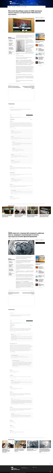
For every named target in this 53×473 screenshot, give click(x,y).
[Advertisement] (21, 95)
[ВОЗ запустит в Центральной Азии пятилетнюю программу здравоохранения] (8, 210)
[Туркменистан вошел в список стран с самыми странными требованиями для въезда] (45, 210)
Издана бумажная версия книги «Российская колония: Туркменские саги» (11, 44)
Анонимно (15, 131)
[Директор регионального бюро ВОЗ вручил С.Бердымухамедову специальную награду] (32, 210)
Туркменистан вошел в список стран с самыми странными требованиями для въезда (44, 215)
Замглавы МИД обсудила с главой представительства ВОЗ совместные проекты (20, 215)
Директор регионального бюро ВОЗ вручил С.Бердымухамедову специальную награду (32, 215)
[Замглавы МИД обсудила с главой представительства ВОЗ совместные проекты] (20, 210)
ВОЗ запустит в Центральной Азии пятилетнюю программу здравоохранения (7, 215)
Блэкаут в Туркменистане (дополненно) (11, 40)
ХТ (8, 9)
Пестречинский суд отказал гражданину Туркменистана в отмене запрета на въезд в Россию (41, 58)
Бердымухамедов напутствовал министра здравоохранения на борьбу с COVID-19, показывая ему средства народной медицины (28, 87)
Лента (39, 51)
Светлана (16, 142)
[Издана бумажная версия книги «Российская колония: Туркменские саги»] (37, 45)
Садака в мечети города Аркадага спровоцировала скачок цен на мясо (11, 48)
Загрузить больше (40, 65)
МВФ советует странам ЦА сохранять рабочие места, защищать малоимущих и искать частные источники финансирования (14, 87)
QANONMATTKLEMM (16, 179)
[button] (44, 7)
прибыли (28, 63)
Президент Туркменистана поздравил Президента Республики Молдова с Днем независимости (41, 49)
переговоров (29, 46)
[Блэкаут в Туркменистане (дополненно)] (40, 37)
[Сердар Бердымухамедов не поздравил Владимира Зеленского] (37, 62)
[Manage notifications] (50, 471)
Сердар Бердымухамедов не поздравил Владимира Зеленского (11, 52)
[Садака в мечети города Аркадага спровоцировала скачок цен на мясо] (37, 54)
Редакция (4, 217)
